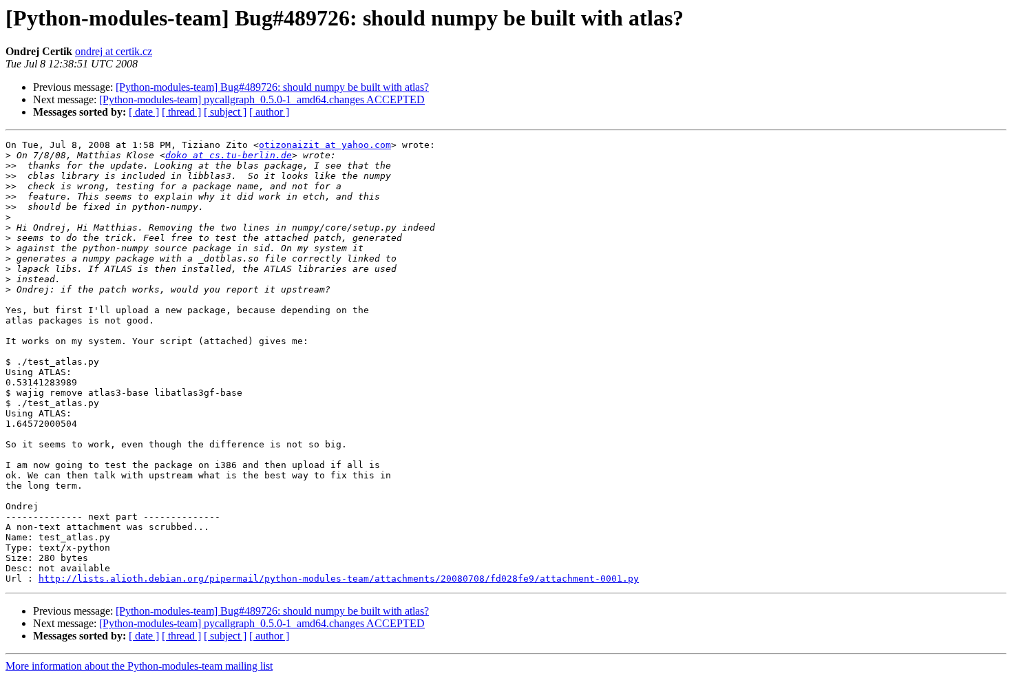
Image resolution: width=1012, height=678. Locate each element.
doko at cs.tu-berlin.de (228, 155)
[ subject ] (225, 112)
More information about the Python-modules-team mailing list (139, 666)
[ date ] (144, 112)
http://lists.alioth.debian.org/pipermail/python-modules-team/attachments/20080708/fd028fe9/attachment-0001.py (339, 578)
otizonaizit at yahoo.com (325, 145)
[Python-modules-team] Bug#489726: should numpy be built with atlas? (272, 87)
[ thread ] (181, 112)
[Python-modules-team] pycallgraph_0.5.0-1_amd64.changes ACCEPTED (262, 99)
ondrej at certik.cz (113, 51)
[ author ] (269, 112)
